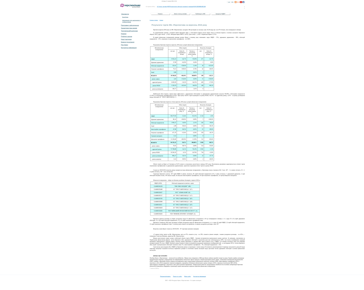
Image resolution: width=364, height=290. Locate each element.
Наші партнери (126, 39)
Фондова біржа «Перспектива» (131, 6)
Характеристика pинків (129, 28)
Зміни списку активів (180, 14)
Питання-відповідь (165, 276)
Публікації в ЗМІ (200, 14)
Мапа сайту (187, 276)
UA (229, 2)
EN (232, 2)
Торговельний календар (129, 31)
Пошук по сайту (177, 276)
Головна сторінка (154, 20)
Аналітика (125, 17)
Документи (125, 14)
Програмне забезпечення (130, 25)
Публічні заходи (126, 36)
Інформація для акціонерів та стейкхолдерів (131, 21)
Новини (123, 34)
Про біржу (124, 45)
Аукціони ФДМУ (220, 14)
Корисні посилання (127, 42)
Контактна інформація (129, 48)
